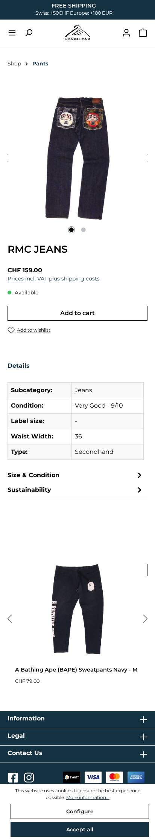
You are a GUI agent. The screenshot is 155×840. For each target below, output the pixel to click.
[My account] (126, 32)
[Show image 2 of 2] (83, 229)
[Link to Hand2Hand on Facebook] (14, 779)
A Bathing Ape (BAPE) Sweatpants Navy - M (76, 669)
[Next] (145, 619)
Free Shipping (74, 5)
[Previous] (9, 619)
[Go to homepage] (77, 33)
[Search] (28, 32)
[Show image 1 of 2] (71, 229)
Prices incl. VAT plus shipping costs (54, 278)
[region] (77, 158)
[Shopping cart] (143, 32)
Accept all (79, 829)
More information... (87, 797)
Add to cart (77, 313)
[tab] (76, 413)
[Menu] (12, 32)
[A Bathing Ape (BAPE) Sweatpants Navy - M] (77, 609)
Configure (80, 811)
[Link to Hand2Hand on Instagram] (29, 779)
